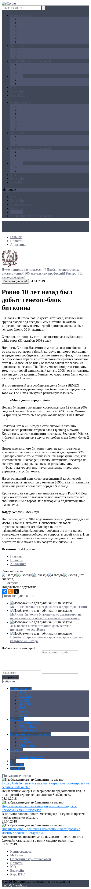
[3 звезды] (40, 575)
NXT (22, 34)
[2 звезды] (24, 575)
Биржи (23, 64)
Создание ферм (30, 49)
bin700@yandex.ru (15, 885)
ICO (13, 87)
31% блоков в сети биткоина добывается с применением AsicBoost (40, 627)
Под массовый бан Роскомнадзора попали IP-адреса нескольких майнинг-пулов (39, 808)
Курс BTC (17, 95)
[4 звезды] (55, 575)
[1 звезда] (9, 575)
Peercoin (24, 38)
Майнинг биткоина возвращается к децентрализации (48, 607)
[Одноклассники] (10, 591)
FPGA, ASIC (28, 57)
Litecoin (24, 26)
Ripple (23, 42)
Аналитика (27, 80)
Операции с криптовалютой (30, 61)
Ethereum (25, 23)
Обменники (27, 72)
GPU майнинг (29, 53)
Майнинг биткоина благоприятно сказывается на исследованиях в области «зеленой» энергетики (45, 616)
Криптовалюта (21, 15)
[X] (16, 591)
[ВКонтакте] (4, 591)
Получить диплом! (15, 281)
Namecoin (25, 30)
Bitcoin (23, 19)
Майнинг (17, 45)
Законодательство (31, 84)
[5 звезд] (70, 575)
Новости (16, 76)
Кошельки (26, 68)
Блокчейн (17, 91)
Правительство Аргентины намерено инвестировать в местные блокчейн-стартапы (41, 831)
